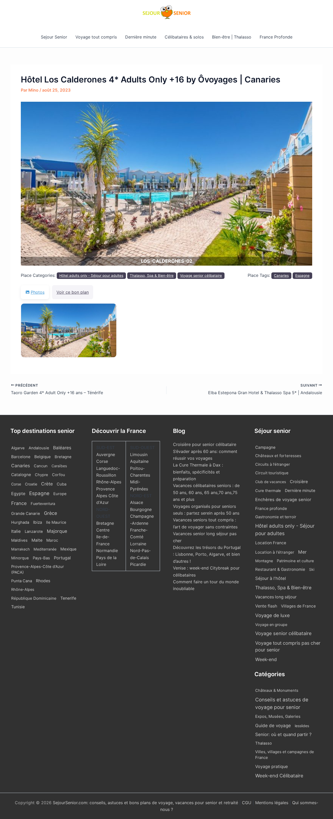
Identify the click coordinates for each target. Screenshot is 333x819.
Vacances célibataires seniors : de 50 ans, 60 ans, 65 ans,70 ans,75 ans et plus (206, 492)
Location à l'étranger (274, 552)
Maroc (52, 540)
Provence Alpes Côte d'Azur (107, 495)
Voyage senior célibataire (201, 275)
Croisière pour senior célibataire (204, 444)
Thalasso (263, 743)
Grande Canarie (25, 513)
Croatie (31, 484)
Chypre (41, 474)
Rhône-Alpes (22, 589)
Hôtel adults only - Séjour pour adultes (91, 275)
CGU (247, 802)
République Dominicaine (33, 598)
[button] (43, 184)
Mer (302, 552)
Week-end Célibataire (279, 775)
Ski (311, 569)
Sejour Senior (54, 37)
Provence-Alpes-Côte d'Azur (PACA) (37, 569)
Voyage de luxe (272, 615)
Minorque (20, 558)
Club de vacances (270, 481)
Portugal (62, 557)
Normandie (107, 550)
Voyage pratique (271, 766)
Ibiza (37, 522)
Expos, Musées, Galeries (277, 716)
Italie (16, 531)
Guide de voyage (273, 725)
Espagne (302, 275)
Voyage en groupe (271, 624)
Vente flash (266, 606)
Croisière (299, 481)
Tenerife (68, 598)
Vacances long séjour (276, 596)
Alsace (136, 502)
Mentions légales (271, 802)
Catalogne (21, 474)
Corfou (58, 474)
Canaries (281, 275)
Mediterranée (45, 549)
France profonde (271, 508)
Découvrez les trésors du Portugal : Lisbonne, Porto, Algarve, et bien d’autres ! (207, 554)
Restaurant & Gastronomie (280, 569)
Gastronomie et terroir (275, 516)
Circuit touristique (272, 473)
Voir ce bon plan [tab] (72, 292)
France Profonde (276, 37)
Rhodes (43, 580)
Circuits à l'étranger (272, 464)
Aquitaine (139, 461)
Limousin (139, 454)
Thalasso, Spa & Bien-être (152, 275)
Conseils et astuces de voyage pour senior (281, 703)
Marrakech (20, 549)
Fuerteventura (43, 503)
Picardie (138, 564)
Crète (47, 484)
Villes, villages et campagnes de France (284, 754)
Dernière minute (140, 37)
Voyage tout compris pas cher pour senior (288, 646)
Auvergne (105, 454)
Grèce (50, 513)
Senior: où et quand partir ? (283, 734)
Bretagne (63, 457)
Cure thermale (268, 490)
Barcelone (20, 456)
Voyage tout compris (96, 37)
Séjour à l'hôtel (270, 578)
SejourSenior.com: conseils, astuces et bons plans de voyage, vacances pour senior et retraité (146, 802)
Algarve (18, 448)
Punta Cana (21, 581)
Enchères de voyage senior (283, 499)
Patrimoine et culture (295, 561)
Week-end (266, 659)
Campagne (265, 447)
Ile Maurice (56, 522)
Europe (60, 493)
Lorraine (138, 543)
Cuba (61, 484)
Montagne (264, 561)
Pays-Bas (41, 558)
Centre (103, 530)
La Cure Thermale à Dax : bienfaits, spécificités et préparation (198, 471)
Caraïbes (59, 466)
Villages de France (298, 606)
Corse (16, 484)
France (19, 503)
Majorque (57, 531)
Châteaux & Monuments (276, 690)
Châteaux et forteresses (278, 455)
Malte (36, 540)
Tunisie (18, 606)
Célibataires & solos (184, 37)
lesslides (302, 726)
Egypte (18, 493)
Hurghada (20, 522)
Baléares (62, 447)
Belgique (42, 456)
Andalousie (39, 448)
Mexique (68, 549)
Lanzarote (34, 531)
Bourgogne (141, 509)
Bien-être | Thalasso (231, 37)
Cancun (41, 466)
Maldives (19, 540)
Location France (270, 542)
